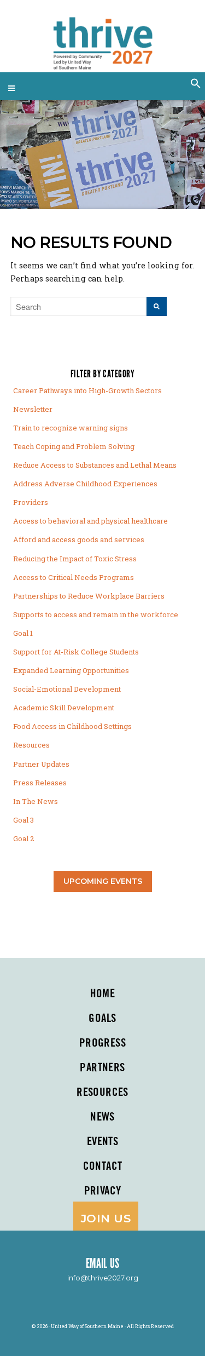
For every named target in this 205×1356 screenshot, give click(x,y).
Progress (102, 1043)
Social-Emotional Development (67, 689)
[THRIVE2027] (102, 39)
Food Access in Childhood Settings (72, 726)
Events (103, 1142)
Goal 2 (23, 838)
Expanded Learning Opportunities (71, 670)
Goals (102, 1019)
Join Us (106, 1218)
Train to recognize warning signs (70, 428)
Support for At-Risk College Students (76, 652)
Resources (31, 745)
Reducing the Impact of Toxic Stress (75, 559)
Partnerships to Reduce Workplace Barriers (89, 596)
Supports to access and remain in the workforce (95, 614)
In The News (35, 801)
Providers (30, 502)
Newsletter (32, 409)
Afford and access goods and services (78, 539)
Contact (102, 1166)
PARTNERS (102, 1068)
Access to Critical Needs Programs (73, 577)
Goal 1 (23, 633)
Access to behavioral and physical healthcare (90, 521)
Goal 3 (23, 820)
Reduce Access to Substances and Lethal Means (95, 465)
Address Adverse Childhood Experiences (85, 484)
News (102, 1117)
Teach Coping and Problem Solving (73, 446)
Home (102, 994)
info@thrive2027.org (102, 1277)
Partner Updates (41, 764)
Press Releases (40, 783)
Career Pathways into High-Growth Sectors (87, 390)
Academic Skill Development (63, 708)
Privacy (102, 1191)
